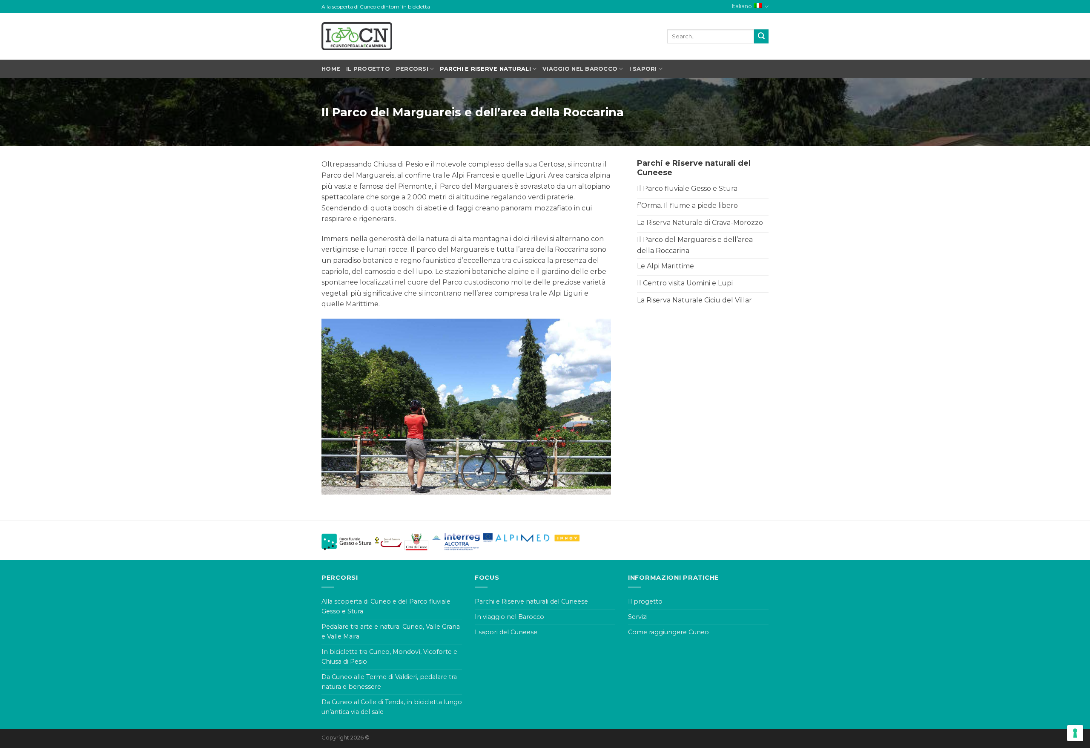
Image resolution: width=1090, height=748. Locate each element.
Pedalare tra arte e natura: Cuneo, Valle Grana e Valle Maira (390, 631)
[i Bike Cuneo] (356, 36)
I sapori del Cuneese (506, 632)
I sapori (643, 69)
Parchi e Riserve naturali (485, 69)
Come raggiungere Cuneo (668, 632)
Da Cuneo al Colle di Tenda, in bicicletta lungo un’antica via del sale (391, 707)
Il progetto (368, 69)
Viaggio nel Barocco (579, 69)
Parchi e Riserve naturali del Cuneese (531, 601)
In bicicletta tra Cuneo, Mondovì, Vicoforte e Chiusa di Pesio (389, 656)
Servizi (638, 617)
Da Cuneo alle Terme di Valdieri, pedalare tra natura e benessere (389, 681)
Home (330, 69)
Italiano (742, 6)
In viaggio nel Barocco (509, 617)
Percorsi (412, 69)
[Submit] (761, 36)
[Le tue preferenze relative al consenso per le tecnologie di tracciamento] (1075, 733)
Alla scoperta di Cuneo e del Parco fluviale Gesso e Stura (385, 606)
